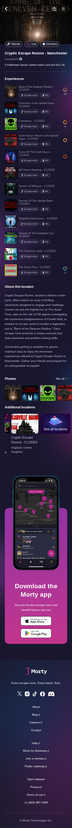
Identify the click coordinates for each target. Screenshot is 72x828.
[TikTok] (35, 693)
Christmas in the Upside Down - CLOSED (37, 105)
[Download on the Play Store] (36, 633)
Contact (36, 730)
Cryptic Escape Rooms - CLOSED (24, 440)
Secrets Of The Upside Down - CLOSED (36, 202)
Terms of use (35, 794)
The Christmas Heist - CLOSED (37, 250)
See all (60, 378)
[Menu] (63, 9)
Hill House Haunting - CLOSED (37, 169)
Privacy (34, 787)
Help (35, 743)
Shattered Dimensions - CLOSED (38, 218)
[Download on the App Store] (36, 621)
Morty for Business (35, 750)
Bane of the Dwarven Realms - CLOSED (36, 88)
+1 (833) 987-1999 (36, 802)
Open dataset (36, 779)
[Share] (54, 9)
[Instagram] (27, 693)
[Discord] (51, 693)
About (36, 706)
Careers (35, 722)
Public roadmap (35, 766)
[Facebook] (42, 693)
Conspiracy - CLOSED (32, 120)
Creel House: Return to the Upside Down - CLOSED (38, 137)
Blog (35, 714)
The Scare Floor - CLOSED (34, 267)
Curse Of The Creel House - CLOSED (35, 153)
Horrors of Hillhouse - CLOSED (37, 186)
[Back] (8, 9)
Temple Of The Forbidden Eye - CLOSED (37, 235)
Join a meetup (35, 758)
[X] (19, 693)
